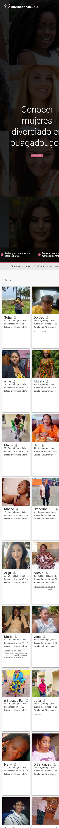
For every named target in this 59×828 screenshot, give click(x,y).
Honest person (40, 331)
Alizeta (39, 381)
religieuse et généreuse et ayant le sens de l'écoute (44, 588)
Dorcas (39, 317)
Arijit (7, 573)
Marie (8, 637)
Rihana (9, 509)
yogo (37, 637)
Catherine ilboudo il (43, 509)
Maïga (8, 445)
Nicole (38, 573)
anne (7, 381)
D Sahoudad (42, 764)
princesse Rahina (14, 701)
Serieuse (37, 715)
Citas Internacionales (21, 266)
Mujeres (41, 266)
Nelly (8, 764)
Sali (36, 445)
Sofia (8, 317)
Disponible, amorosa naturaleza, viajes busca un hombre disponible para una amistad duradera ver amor (15, 654)
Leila (37, 701)
